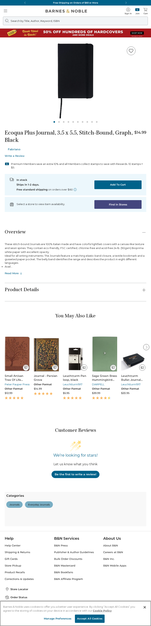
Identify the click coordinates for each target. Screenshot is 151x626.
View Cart (140, 592)
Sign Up (9, 614)
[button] (75, 313)
